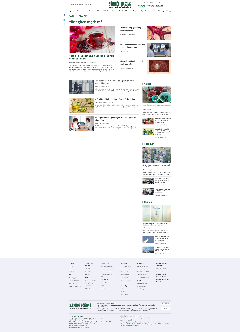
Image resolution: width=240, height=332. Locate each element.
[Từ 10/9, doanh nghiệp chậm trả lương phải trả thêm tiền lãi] (156, 155)
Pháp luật (149, 144)
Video (102, 285)
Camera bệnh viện (74, 289)
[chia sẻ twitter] (64, 20)
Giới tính (124, 11)
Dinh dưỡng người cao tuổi (144, 269)
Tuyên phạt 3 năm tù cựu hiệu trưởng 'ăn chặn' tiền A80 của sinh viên (162, 180)
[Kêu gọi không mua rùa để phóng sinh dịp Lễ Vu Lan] (156, 95)
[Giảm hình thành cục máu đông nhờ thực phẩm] (81, 105)
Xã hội (147, 84)
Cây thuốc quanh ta (106, 272)
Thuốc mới (88, 285)
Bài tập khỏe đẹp (125, 294)
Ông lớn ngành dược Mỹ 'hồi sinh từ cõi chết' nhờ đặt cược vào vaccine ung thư (155, 224)
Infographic (104, 288)
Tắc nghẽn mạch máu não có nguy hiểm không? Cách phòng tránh (115, 82)
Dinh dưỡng (132, 11)
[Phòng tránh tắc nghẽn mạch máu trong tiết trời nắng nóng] (81, 123)
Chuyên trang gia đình (162, 279)
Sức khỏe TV (95, 11)
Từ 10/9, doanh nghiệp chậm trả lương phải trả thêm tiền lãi (156, 166)
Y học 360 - (123, 68)
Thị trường (161, 11)
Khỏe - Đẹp (140, 11)
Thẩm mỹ (123, 291)
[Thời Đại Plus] (159, 6)
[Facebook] (144, 2)
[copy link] (64, 24)
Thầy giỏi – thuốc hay (106, 266)
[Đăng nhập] (160, 2)
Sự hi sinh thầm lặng (75, 286)
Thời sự (79, 11)
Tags (71, 16)
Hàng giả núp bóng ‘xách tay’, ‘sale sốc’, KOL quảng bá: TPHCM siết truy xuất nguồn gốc (162, 131)
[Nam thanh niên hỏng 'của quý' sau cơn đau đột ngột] (159, 50)
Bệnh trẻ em (124, 277)
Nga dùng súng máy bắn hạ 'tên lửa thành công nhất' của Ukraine (162, 238)
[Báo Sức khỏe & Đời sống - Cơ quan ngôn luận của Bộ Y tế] (120, 4)
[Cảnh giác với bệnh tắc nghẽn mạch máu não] (159, 67)
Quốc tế (148, 202)
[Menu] (167, 11)
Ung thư (123, 283)
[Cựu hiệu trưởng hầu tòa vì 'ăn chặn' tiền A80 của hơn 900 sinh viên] (148, 191)
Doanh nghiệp (160, 271)
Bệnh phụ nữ (124, 272)
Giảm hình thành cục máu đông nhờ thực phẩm (115, 99)
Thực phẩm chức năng (143, 277)
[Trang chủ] (70, 11)
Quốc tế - (145, 228)
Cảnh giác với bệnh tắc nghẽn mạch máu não (132, 62)
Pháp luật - (145, 169)
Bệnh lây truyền (141, 289)
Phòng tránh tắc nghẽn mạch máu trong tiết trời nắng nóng (115, 119)
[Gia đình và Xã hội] (142, 6)
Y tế (74, 11)
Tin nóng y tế (72, 278)
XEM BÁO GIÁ (137, 316)
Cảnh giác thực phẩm (142, 274)
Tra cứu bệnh (86, 11)
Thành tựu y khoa (74, 280)
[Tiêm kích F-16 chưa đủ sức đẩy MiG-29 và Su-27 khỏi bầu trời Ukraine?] (148, 250)
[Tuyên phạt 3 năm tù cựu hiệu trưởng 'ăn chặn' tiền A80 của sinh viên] (148, 181)
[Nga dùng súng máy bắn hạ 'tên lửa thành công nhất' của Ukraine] (148, 239)
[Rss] (168, 304)
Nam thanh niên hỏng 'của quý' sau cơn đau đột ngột (132, 45)
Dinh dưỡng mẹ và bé (143, 266)
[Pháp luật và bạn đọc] (150, 6)
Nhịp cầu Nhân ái (161, 274)
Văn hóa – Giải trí (161, 276)
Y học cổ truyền (116, 11)
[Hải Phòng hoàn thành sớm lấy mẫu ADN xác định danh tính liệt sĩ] (148, 121)
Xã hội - (144, 109)
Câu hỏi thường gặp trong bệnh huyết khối (130, 29)
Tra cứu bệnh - (124, 34)
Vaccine (87, 288)
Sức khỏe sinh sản (142, 286)
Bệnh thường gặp (126, 269)
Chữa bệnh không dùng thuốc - (78, 62)
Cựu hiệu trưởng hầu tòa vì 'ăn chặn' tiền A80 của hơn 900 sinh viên (162, 191)
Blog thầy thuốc (73, 283)
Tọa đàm (87, 268)
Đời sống (158, 281)
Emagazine (104, 282)
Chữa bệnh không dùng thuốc (107, 275)
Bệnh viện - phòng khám (107, 269)
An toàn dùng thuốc (90, 280)
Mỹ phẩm (123, 289)
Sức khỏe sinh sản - (101, 102)
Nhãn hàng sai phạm (162, 268)
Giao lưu (87, 271)
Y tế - (121, 51)
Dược (108, 11)
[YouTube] (147, 2)
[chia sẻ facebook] (64, 15)
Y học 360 (103, 11)
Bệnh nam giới (125, 274)
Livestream (88, 274)
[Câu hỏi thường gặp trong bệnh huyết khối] (159, 33)
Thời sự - (157, 137)
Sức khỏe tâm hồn (126, 280)
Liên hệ (165, 308)
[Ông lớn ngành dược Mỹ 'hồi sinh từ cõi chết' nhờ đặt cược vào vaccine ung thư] (156, 213)
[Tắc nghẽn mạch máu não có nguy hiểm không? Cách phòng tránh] (81, 87)
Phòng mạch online (150, 11)
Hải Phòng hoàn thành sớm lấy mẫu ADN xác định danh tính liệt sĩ (163, 120)
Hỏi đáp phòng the (142, 283)
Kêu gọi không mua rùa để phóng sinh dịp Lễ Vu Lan (156, 106)
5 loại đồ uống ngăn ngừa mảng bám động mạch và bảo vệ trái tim (91, 57)
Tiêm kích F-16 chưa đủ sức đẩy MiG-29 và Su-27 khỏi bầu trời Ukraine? (162, 249)
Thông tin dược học (90, 283)
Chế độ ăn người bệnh (143, 272)
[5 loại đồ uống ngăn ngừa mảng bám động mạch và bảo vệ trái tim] (92, 39)
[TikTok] (141, 2)
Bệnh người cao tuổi (126, 266)
